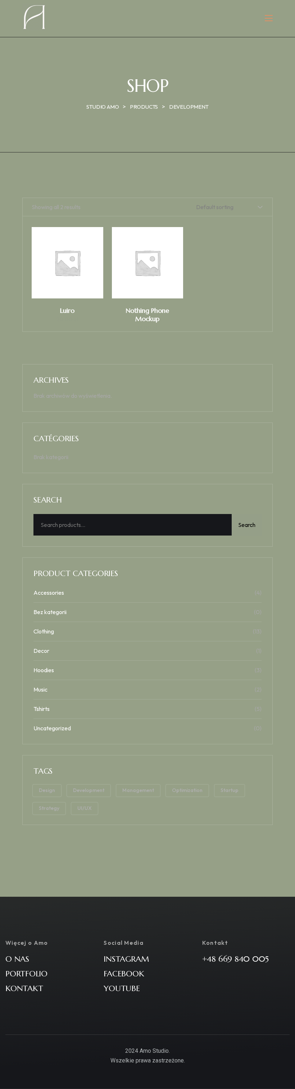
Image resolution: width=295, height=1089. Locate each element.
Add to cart (71, 266)
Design (47, 790)
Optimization (187, 790)
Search (246, 524)
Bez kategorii (50, 612)
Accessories (48, 592)
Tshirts (41, 708)
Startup (230, 790)
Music (40, 689)
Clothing (43, 631)
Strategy (49, 808)
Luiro (67, 310)
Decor (41, 650)
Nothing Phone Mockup (147, 314)
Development (88, 790)
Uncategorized (52, 728)
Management (138, 790)
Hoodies (43, 670)
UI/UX (84, 808)
